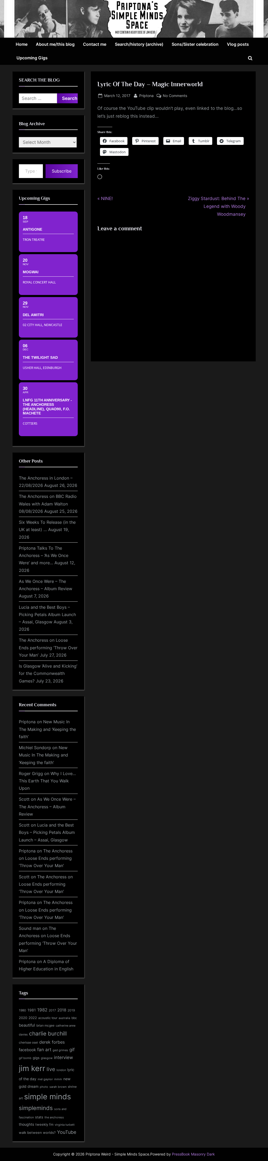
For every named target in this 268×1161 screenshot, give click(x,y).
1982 (42, 1009)
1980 (22, 1010)
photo (44, 1087)
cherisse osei (28, 1042)
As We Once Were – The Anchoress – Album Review (47, 806)
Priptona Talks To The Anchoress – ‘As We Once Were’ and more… (43, 555)
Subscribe (61, 171)
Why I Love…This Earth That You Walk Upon (47, 781)
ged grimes (60, 1050)
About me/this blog (55, 44)
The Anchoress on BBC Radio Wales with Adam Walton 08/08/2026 (48, 504)
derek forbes (52, 1042)
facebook (27, 1049)
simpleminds (36, 1108)
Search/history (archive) (139, 44)
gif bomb (25, 1058)
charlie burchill (48, 1033)
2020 (23, 1018)
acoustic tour (47, 1018)
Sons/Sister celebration (195, 44)
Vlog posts (238, 44)
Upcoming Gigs (32, 57)
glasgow (47, 1058)
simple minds (47, 1096)
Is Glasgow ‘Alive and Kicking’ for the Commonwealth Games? (48, 673)
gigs (36, 1058)
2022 (33, 1018)
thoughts (26, 1124)
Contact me (94, 44)
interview (63, 1057)
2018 (61, 1010)
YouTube (66, 1132)
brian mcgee (45, 1025)
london (61, 1070)
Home (21, 44)
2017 (52, 1010)
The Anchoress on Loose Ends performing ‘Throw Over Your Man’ (48, 648)
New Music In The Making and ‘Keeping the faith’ (47, 729)
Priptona (146, 95)
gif (72, 1049)
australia (64, 1018)
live (51, 1069)
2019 (71, 1010)
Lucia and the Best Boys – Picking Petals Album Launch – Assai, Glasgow (47, 615)
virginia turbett (65, 1124)
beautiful (27, 1025)
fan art (44, 1049)
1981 (31, 1010)
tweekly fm (44, 1124)
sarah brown (57, 1087)
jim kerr (32, 1068)
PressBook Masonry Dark (193, 1154)
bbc (74, 1018)
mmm (58, 1079)
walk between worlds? (37, 1133)
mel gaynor (45, 1079)
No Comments (175, 96)
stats (39, 1117)
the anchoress (54, 1117)
